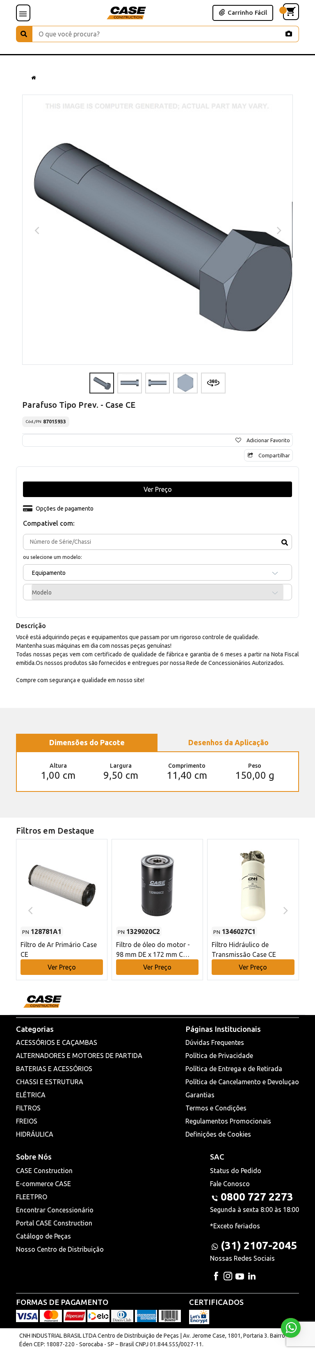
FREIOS (26, 1121)
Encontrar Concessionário (55, 1210)
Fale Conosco (230, 1183)
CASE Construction (44, 1170)
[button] (62, 901)
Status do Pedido (235, 1170)
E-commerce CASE (43, 1183)
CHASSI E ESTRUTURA (49, 1081)
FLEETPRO (31, 1197)
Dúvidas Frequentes (214, 1042)
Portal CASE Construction (54, 1223)
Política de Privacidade (219, 1055)
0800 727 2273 (257, 1197)
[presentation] (36, 229)
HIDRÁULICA (34, 1134)
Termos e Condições (216, 1108)
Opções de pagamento (65, 508)
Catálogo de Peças (43, 1236)
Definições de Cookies (218, 1134)
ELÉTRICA (31, 1095)
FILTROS (28, 1108)
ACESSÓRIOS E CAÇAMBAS (56, 1042)
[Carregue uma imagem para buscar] (289, 33)
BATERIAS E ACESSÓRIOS (54, 1068)
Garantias (200, 1095)
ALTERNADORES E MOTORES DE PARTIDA (79, 1055)
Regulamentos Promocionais (228, 1121)
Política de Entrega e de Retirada (233, 1068)
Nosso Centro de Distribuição (60, 1249)
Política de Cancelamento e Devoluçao (242, 1081)
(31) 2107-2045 (259, 1245)
